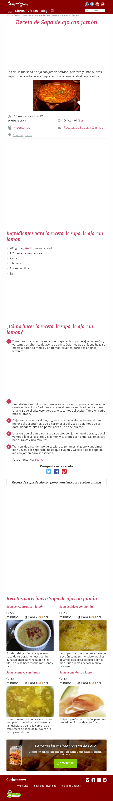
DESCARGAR (66, 763)
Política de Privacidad (45, 785)
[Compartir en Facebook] (56, 472)
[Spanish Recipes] (52, 11)
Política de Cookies (70, 785)
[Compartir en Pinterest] (64, 472)
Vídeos (33, 11)
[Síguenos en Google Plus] (99, 780)
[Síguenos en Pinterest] (102, 4)
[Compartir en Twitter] (48, 472)
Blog (44, 11)
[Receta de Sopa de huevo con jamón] (30, 716)
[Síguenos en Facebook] (87, 4)
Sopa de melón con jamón (76, 672)
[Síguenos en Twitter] (92, 4)
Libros (20, 11)
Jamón (29, 135)
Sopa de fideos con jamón (76, 606)
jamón (28, 248)
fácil (81, 120)
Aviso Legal (23, 785)
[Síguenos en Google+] (97, 4)
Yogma (39, 459)
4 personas (22, 127)
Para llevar (19, 135)
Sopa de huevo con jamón (23, 672)
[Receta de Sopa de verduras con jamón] (30, 650)
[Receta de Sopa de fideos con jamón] (83, 650)
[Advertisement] (56, 46)
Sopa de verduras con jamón (25, 606)
